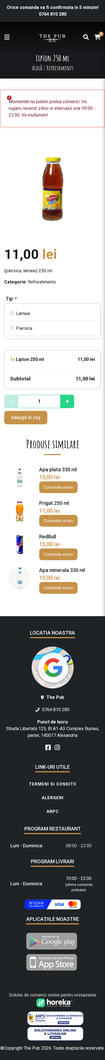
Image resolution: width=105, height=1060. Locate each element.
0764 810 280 (52, 14)
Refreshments (42, 282)
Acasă (37, 68)
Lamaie (22, 313)
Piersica (23, 328)
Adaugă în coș (25, 417)
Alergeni (53, 797)
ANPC (52, 811)
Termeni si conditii (52, 784)
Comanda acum (58, 487)
